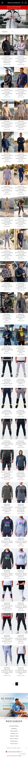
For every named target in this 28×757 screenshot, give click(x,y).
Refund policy (14, 741)
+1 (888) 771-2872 (14, 736)
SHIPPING (14, 728)
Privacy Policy (14, 743)
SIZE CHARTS (14, 731)
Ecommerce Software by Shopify (14, 755)
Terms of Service (14, 738)
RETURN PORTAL (14, 726)
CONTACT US (14, 733)
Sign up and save (13, 748)
